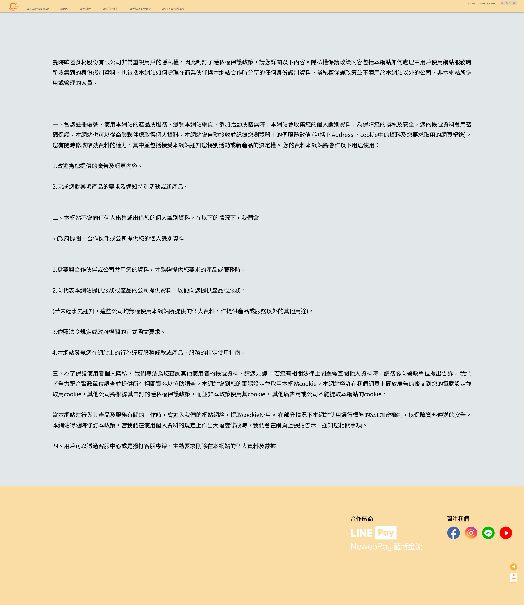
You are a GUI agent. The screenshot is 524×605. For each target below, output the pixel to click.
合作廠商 (361, 530)
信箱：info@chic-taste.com (258, 551)
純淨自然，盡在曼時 (35, 545)
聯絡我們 (241, 530)
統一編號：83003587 (252, 586)
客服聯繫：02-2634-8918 (256, 542)
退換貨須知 (186, 551)
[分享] (513, 566)
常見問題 (471, 3)
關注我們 (457, 530)
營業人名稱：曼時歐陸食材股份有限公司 (271, 577)
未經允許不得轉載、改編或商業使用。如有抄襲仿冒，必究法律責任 (82, 576)
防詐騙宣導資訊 (190, 559)
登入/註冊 (491, 3)
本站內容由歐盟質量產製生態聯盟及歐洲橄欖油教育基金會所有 (78, 567)
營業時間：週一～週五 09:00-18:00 (265, 568)
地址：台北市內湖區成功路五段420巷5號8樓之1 (278, 559)
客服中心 (185, 530)
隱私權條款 (186, 542)
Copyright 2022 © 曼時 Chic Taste (264, 595)
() (509, 3)
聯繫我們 (481, 3)
